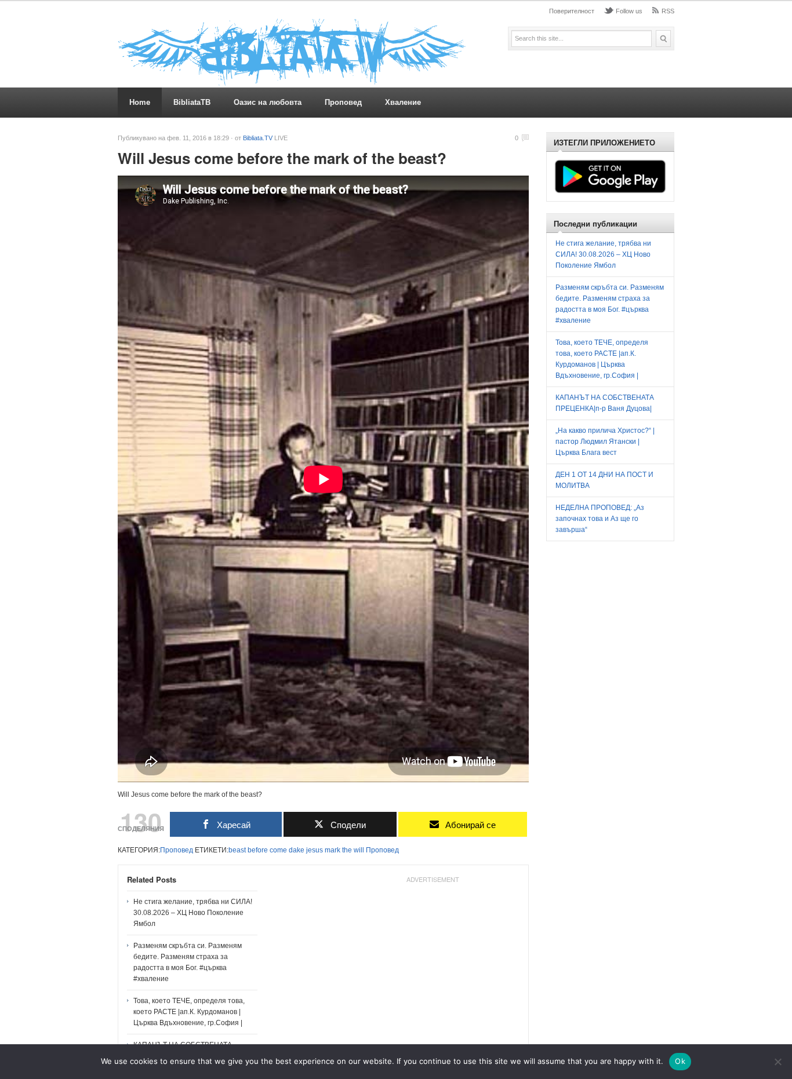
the (347, 850)
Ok (680, 1061)
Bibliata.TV (258, 137)
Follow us (629, 11)
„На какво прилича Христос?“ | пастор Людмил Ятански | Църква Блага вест (605, 442)
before (258, 850)
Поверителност (571, 11)
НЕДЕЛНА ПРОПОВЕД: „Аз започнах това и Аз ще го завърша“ (599, 519)
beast (237, 850)
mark (332, 850)
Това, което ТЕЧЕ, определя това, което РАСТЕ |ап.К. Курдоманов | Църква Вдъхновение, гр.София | (189, 1012)
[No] (777, 1061)
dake (296, 850)
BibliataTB (191, 102)
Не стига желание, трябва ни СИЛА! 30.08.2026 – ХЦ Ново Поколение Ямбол (192, 913)
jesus (314, 850)
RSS (668, 11)
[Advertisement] (432, 960)
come (278, 850)
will (359, 850)
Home (139, 102)
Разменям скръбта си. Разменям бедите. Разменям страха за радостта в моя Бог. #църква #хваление (187, 962)
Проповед (343, 102)
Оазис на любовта (267, 102)
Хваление (403, 102)
